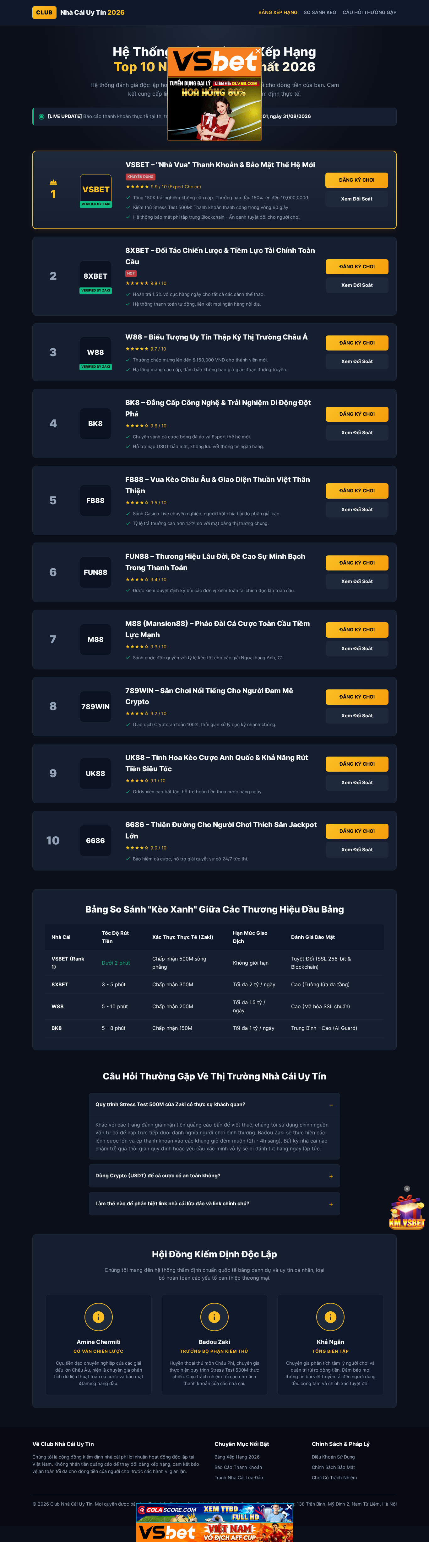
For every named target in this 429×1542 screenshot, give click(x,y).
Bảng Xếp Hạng (277, 12)
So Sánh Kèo (320, 12)
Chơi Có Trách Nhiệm (334, 1477)
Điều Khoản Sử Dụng (333, 1456)
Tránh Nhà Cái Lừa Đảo (239, 1477)
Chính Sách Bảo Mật (333, 1467)
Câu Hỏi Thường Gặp (370, 12)
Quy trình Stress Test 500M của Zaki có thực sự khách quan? (170, 1104)
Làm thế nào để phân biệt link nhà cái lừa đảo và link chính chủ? (172, 1203)
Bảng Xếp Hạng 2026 (237, 1456)
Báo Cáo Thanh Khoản (238, 1467)
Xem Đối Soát (356, 199)
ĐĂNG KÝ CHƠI (356, 180)
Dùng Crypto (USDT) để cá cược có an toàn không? (157, 1175)
